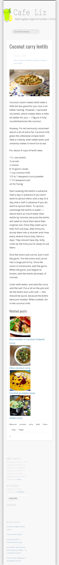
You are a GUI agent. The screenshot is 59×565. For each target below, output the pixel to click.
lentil (38, 424)
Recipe (21, 60)
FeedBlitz (20, 492)
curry (31, 424)
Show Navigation (45, 24)
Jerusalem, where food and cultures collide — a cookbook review (16, 550)
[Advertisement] (32, 449)
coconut (22, 424)
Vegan (20, 63)
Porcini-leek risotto (14, 534)
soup (15, 63)
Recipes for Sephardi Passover (36, 60)
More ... (20, 479)
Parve (16, 60)
